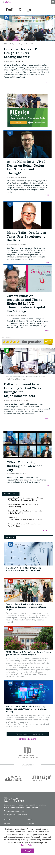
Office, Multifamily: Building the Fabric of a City (24, 466)
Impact (30, 820)
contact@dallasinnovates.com (15, 811)
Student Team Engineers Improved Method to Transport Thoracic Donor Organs (26, 607)
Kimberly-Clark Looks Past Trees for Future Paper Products (25, 525)
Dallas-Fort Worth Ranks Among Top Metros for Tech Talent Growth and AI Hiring (25, 499)
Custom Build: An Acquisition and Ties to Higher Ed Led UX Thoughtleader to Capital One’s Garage (26, 304)
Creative (7, 824)
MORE (46, 82)
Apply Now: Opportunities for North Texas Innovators (25, 518)
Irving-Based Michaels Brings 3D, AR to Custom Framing (23, 505)
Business (7, 820)
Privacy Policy (27, 845)
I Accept (27, 851)
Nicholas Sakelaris (13, 400)
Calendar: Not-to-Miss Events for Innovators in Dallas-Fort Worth (26, 512)
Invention (31, 824)
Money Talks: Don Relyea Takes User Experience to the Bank (26, 236)
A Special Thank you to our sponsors (29, 734)
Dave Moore (10, 61)
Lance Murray (14, 474)
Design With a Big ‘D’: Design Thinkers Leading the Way (21, 53)
